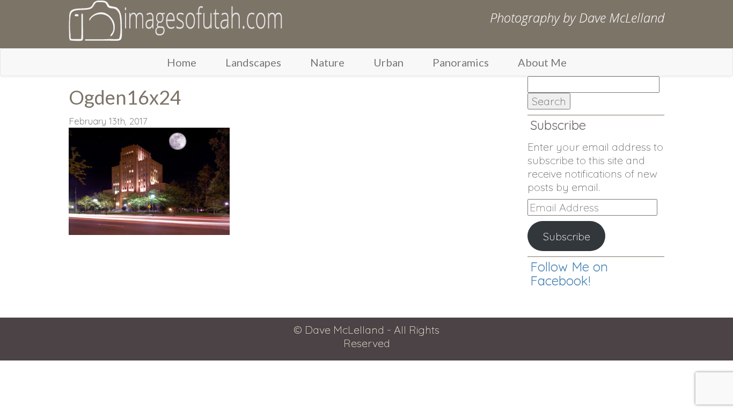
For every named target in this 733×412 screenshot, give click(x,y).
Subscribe (566, 236)
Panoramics (461, 62)
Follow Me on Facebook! (569, 274)
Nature (327, 62)
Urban (388, 62)
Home (181, 62)
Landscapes (253, 62)
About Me (542, 62)
